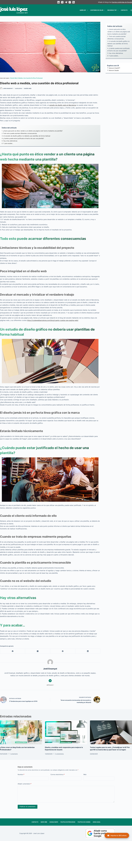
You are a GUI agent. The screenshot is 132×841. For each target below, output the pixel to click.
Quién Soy (83, 10)
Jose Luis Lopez (4, 78)
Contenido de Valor (96, 10)
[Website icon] (50, 680)
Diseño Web (27, 88)
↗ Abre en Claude (113, 70)
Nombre (21, 774)
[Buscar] (131, 10)
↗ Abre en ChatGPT (113, 68)
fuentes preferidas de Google (122, 2)
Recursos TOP (112, 10)
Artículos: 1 (50, 685)
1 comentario (14, 754)
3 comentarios (59, 754)
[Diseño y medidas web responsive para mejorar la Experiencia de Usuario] (66, 732)
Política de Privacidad (67, 822)
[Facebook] (12, 651)
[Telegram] (66, 2)
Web (84, 774)
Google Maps (53, 822)
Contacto (124, 10)
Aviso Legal (96, 822)
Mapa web (44, 822)
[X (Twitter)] (62, 2)
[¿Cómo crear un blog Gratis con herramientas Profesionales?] (21, 732)
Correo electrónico (58, 774)
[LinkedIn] (58, 2)
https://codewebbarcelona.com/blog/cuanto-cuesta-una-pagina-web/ (52, 320)
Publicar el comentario (27, 806)
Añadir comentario (24, 784)
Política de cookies (84, 822)
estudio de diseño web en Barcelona (62, 105)
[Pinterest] (62, 651)
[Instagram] (70, 2)
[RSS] (73, 2)
